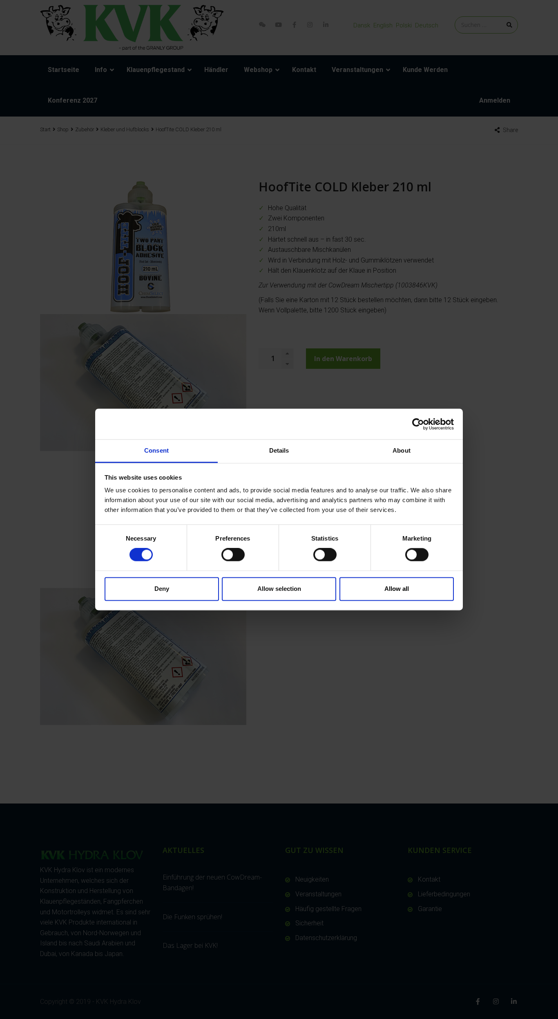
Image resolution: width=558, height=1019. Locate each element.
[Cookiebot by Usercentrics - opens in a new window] (418, 424)
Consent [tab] (156, 450)
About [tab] (402, 450)
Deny (161, 588)
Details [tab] (279, 450)
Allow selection (279, 588)
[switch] (233, 554)
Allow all (396, 588)
